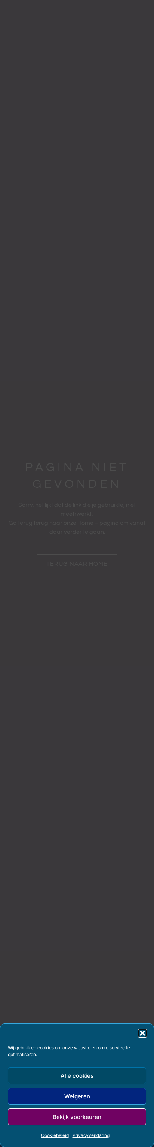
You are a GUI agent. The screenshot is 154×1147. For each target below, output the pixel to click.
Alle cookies (77, 1075)
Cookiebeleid (55, 1135)
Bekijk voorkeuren (77, 1116)
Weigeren (77, 1096)
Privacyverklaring (91, 1135)
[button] (142, 1033)
